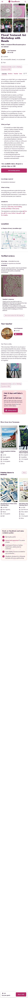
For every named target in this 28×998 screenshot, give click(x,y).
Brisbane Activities (7, 66)
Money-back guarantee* (12, 540)
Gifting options (11, 410)
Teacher (16, 73)
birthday (8, 208)
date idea (10, 206)
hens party (16, 208)
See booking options (14, 170)
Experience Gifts (6, 69)
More (20, 73)
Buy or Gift (21, 994)
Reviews (10, 73)
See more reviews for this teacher (14, 315)
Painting (19, 66)
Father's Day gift (16, 213)
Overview (4, 73)
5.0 (5, 993)
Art (14, 66)
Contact (18, 334)
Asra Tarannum (11, 50)
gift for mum (7, 213)
